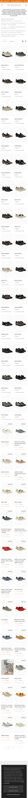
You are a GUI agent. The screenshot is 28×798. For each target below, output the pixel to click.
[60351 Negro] (7, 350)
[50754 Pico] (21, 188)
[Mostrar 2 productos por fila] (25, 41)
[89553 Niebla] (7, 54)
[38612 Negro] (21, 376)
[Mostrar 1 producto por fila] (23, 41)
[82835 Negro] (21, 81)
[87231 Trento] (7, 81)
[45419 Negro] (21, 403)
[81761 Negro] (7, 188)
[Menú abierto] (3, 5)
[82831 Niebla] (7, 107)
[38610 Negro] (21, 350)
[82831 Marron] (21, 107)
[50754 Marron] (7, 215)
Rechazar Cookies (13, 790)
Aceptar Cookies (13, 787)
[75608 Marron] (21, 296)
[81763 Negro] (21, 134)
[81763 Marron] (7, 134)
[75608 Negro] (7, 323)
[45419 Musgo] (7, 403)
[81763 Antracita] (7, 161)
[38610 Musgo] (7, 376)
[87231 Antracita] (21, 54)
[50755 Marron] (7, 242)
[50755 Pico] (21, 215)
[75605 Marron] (7, 296)
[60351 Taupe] (21, 323)
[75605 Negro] (21, 269)
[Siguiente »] (22, 747)
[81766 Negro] (21, 161)
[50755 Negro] (21, 242)
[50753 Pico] (7, 269)
